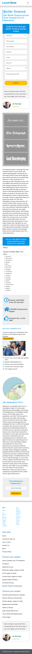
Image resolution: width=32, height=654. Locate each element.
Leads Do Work (25, 651)
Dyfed (5, 254)
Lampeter (8, 290)
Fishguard (8, 279)
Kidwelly (8, 286)
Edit (26, 67)
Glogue (7, 281)
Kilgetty (8, 288)
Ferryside (8, 277)
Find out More (7, 338)
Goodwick (8, 282)
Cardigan (8, 269)
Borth (7, 264)
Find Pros (15, 493)
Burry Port (8, 268)
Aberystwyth (9, 258)
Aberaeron (8, 256)
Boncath (8, 262)
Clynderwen (9, 273)
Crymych (8, 275)
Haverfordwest (10, 284)
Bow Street (8, 266)
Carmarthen (9, 271)
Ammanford (9, 260)
